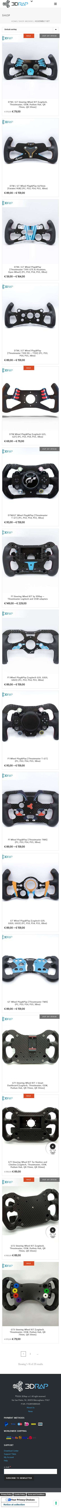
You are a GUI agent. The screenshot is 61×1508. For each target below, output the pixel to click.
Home (14, 21)
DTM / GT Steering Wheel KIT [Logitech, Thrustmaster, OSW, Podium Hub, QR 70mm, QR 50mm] (27, 104)
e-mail (7, 1467)
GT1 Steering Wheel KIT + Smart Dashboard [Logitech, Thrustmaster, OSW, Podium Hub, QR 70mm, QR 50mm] (27, 1085)
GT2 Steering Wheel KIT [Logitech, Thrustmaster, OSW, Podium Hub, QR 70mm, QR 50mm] (28, 1248)
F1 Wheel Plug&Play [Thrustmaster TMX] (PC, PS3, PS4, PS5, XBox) (27, 840)
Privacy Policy (6, 1494)
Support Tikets (10, 1454)
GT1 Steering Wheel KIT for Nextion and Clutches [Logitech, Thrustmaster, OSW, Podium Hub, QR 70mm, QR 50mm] (27, 1164)
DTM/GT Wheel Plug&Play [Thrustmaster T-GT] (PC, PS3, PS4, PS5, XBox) (28, 516)
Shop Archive (26, 21)
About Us (30, 1407)
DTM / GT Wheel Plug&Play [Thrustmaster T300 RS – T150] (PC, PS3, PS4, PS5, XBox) (27, 353)
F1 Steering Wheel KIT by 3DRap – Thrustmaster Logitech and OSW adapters (28, 597)
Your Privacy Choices (23, 1499)
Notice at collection (14, 1504)
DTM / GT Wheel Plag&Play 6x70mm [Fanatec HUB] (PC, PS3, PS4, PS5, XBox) (28, 187)
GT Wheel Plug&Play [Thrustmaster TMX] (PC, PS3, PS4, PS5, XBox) (28, 1003)
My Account (9, 1457)
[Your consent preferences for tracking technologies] (56, 1503)
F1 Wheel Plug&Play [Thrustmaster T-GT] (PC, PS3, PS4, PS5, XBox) (28, 759)
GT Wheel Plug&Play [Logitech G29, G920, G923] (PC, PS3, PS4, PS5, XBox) (27, 922)
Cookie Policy (19, 1494)
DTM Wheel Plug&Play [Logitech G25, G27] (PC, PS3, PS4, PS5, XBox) (27, 435)
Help (6, 1460)
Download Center (11, 1450)
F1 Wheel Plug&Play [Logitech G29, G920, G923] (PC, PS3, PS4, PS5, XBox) (28, 678)
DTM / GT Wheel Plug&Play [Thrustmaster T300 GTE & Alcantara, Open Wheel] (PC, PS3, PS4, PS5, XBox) (27, 269)
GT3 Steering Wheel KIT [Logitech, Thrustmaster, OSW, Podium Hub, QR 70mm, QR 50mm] (28, 1332)
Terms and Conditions (36, 1494)
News (30, 1411)
